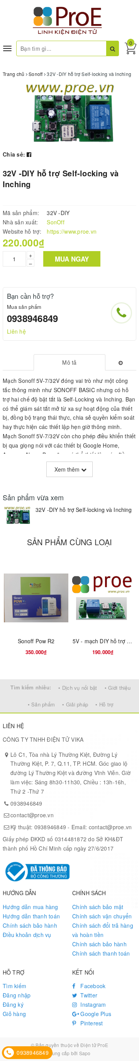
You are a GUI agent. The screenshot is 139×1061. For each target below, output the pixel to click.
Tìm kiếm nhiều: (30, 687)
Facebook (92, 986)
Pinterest (91, 1023)
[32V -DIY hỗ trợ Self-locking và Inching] (17, 515)
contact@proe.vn (32, 815)
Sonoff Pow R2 (36, 641)
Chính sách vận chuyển (102, 916)
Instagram (92, 1004)
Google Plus (95, 1014)
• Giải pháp (75, 704)
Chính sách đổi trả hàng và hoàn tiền (102, 930)
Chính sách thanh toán (101, 953)
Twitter (88, 995)
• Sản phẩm (41, 704)
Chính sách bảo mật (98, 907)
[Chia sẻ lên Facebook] (29, 154)
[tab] (70, 362)
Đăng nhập (17, 995)
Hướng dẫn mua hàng (30, 907)
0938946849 (32, 318)
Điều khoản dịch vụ (27, 935)
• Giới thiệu (118, 687)
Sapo (85, 1053)
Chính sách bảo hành (30, 925)
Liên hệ (16, 331)
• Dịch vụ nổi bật (77, 687)
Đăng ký (13, 1004)
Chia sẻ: (14, 154)
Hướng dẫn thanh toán (31, 916)
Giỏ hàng (14, 1014)
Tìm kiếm (14, 986)
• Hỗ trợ (104, 704)
